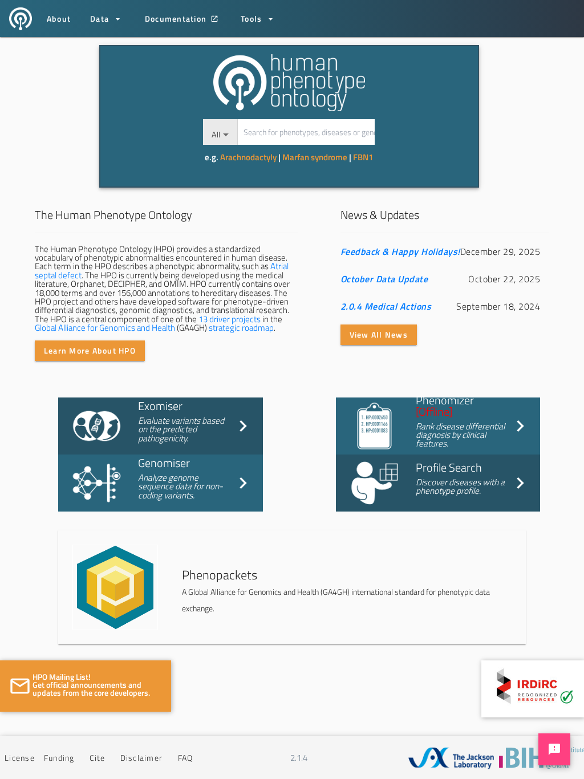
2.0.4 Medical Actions (386, 306)
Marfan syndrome (314, 157)
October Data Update (384, 279)
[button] (291, 587)
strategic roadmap (241, 327)
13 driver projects (229, 319)
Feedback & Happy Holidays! (400, 251)
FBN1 (363, 157)
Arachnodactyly (248, 157)
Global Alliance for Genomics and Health (105, 327)
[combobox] (220, 132)
